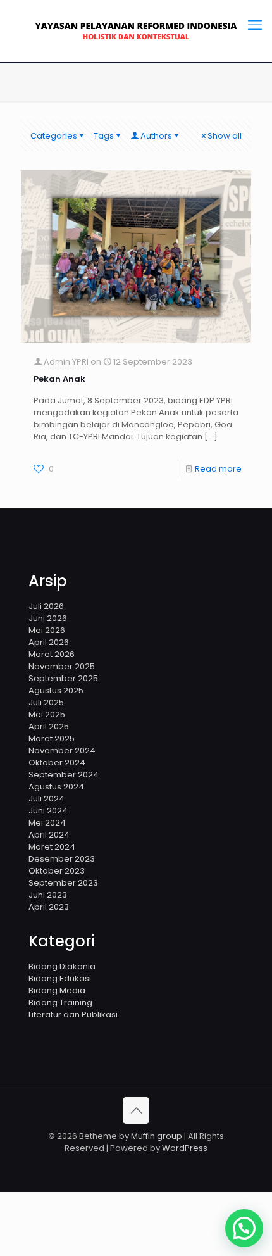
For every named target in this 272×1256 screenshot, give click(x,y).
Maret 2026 (51, 654)
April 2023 (48, 907)
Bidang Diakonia (62, 966)
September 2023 (63, 883)
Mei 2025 (46, 714)
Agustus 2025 (55, 690)
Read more (218, 469)
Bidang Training (60, 1002)
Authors (156, 136)
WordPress (184, 1148)
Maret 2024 (51, 847)
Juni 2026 (47, 618)
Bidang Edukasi (59, 978)
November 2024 (62, 750)
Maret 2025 (51, 738)
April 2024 (49, 835)
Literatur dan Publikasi (73, 1014)
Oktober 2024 (56, 763)
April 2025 (48, 726)
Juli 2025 (46, 702)
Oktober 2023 (56, 871)
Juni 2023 (47, 895)
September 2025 (63, 678)
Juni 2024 (48, 811)
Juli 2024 (46, 799)
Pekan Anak (59, 379)
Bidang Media (56, 990)
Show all (224, 136)
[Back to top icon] (136, 1110)
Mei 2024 (47, 823)
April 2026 (48, 642)
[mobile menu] (255, 25)
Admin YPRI (66, 362)
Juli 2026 (46, 606)
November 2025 (61, 666)
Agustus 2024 (56, 787)
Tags (104, 136)
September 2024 (63, 775)
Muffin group (156, 1136)
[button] (244, 1228)
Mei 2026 (46, 630)
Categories (53, 136)
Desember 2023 (61, 859)
